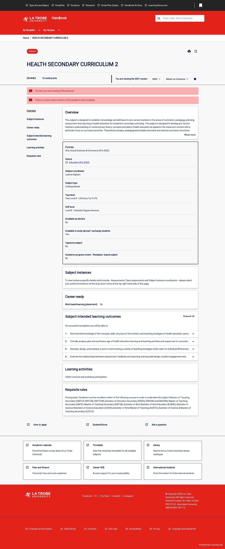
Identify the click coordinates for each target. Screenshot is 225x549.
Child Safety (70, 529)
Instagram (129, 496)
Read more (190, 135)
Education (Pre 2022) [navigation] (79, 162)
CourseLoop (217, 545)
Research (90, 5)
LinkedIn (116, 496)
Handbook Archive (133, 5)
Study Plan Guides (109, 5)
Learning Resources (157, 5)
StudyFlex (60, 5)
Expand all (188, 316)
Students (75, 5)
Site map (113, 529)
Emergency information (40, 529)
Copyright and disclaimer (184, 529)
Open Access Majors (39, 5)
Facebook (87, 496)
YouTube (104, 496)
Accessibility (135, 529)
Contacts (92, 529)
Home (26, 38)
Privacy (156, 529)
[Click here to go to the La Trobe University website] (35, 19)
